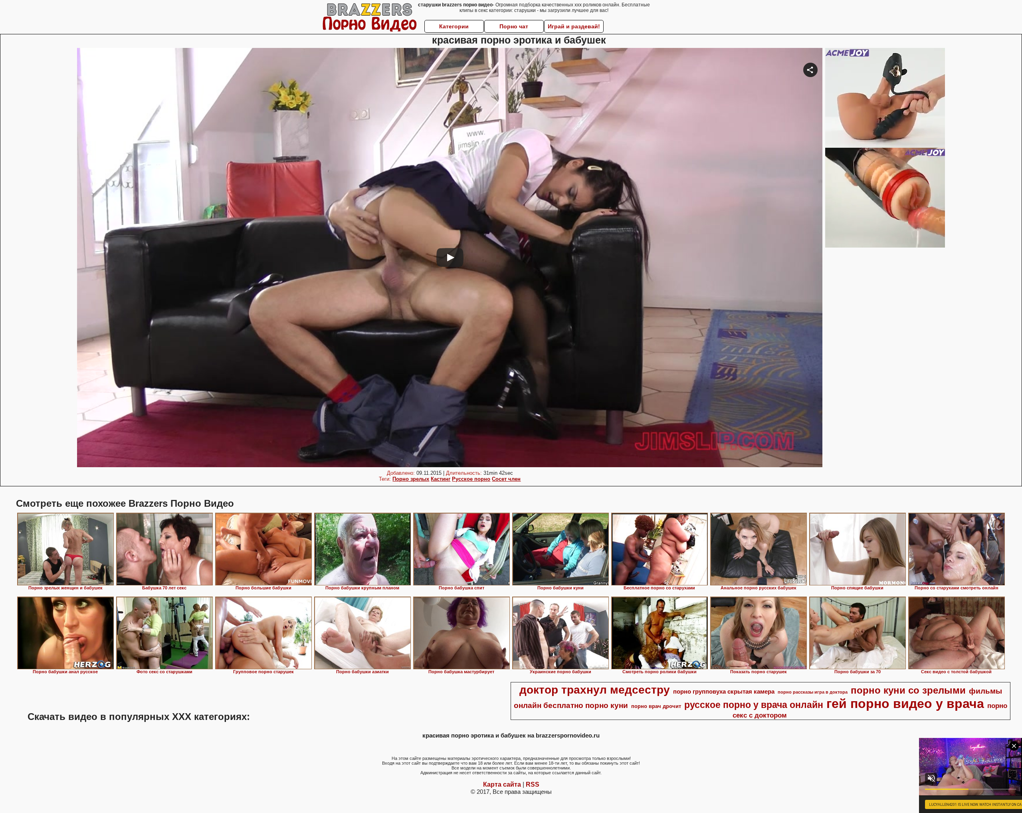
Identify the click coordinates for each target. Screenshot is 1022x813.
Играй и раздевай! (574, 26)
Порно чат (513, 26)
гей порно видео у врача (905, 703)
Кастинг (440, 479)
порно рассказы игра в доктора (813, 692)
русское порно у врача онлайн (753, 705)
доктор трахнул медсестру (594, 690)
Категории (454, 26)
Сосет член (506, 479)
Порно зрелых (410, 479)
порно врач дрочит (656, 706)
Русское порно (471, 479)
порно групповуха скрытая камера (723, 691)
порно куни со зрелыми (908, 690)
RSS (532, 784)
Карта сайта (502, 784)
